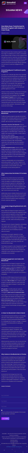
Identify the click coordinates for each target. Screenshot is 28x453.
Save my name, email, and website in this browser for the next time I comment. (13, 413)
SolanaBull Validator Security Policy (14, 446)
